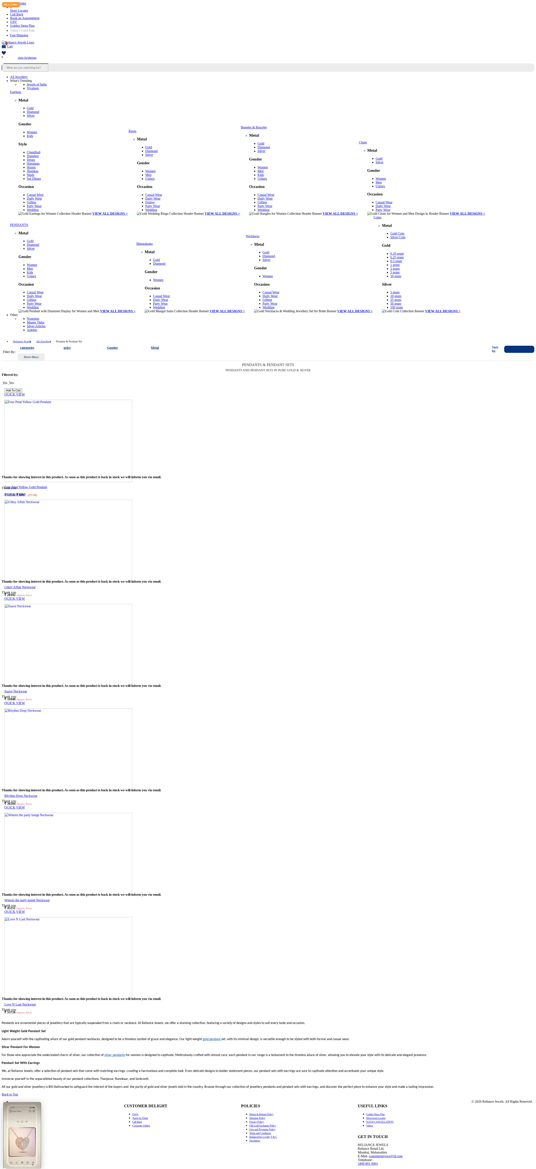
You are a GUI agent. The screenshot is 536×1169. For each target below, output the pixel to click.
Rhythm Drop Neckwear (20, 796)
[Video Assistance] (8, 383)
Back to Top (10, 1094)
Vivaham (33, 88)
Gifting (31, 202)
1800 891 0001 (368, 1163)
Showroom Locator (375, 1118)
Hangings (33, 163)
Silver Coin (397, 237)
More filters (31, 357)
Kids (30, 136)
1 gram (394, 265)
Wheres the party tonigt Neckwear (27, 900)
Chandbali (33, 152)
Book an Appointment (24, 18)
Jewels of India (37, 84)
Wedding (33, 210)
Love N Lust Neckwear (20, 1004)
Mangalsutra (144, 243)
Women (32, 132)
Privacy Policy (256, 1121)
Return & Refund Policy (261, 1114)
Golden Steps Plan (22, 25)
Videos (369, 1125)
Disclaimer (254, 1140)
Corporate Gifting (141, 1125)
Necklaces (252, 236)
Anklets (32, 330)
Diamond (33, 112)
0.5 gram (396, 261)
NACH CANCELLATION (379, 1121)
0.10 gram (397, 253)
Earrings (15, 92)
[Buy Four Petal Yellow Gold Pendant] (68, 481)
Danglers (33, 156)
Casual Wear (35, 195)
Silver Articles (36, 326)
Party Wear (34, 206)
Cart (9, 45)
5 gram (394, 272)
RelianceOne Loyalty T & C (263, 1137)
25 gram (395, 300)
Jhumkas (32, 171)
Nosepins (33, 318)
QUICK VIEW (14, 394)
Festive (150, 202)
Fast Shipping (19, 35)
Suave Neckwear (15, 691)
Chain (363, 142)
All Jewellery (19, 77)
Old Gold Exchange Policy (262, 1125)
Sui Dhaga (34, 178)
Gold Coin (397, 233)
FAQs (135, 1114)
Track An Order (140, 1118)
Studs (30, 175)
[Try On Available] (2, 383)
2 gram (394, 268)
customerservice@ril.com (385, 1156)
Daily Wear (34, 198)
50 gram (395, 303)
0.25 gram (397, 257)
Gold (30, 108)
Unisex (150, 178)
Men (148, 175)
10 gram (395, 276)
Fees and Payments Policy (262, 1129)
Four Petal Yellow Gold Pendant (25, 487)
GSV (13, 22)
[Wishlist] (4, 53)
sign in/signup (27, 57)
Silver (31, 115)
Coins (377, 217)
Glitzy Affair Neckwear (20, 587)
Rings (132, 131)
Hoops (31, 167)
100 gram (396, 307)
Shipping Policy (257, 1118)
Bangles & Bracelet (254, 127)
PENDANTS (19, 225)
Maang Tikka (35, 322)
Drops (31, 160)
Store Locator (19, 10)
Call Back (16, 14)
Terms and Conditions (260, 1133)
